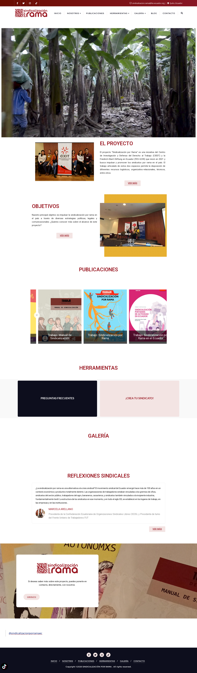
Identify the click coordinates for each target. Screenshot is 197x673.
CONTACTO (139, 661)
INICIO (54, 661)
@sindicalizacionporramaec (25, 633)
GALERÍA (124, 661)
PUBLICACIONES (86, 661)
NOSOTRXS (67, 661)
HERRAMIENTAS (107, 661)
